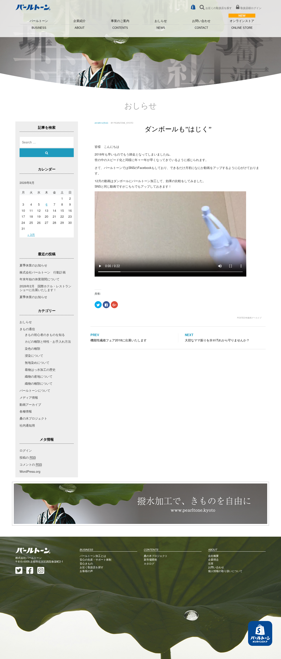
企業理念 (213, 559)
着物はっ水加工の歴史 (40, 369)
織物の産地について (38, 376)
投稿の (28, 457)
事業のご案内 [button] (120, 24)
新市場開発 (150, 559)
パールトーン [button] (39, 24)
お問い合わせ (201, 24)
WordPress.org (30, 471)
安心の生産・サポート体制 (95, 559)
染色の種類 (32, 348)
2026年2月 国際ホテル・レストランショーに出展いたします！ (45, 288)
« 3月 (31, 234)
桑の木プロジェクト (33, 418)
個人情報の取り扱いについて (225, 571)
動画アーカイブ (254, 317)
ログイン (26, 450)
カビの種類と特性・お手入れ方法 (48, 341)
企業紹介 (79, 24)
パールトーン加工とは (93, 556)
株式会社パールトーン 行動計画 (43, 272)
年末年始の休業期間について (39, 279)
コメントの (31, 464)
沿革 (210, 563)
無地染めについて (37, 362)
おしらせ (161, 24)
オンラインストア (242, 24)
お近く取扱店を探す (91, 567)
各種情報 (26, 411)
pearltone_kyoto (123, 122)
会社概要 (213, 556)
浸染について (34, 355)
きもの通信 (27, 329)
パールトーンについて (35, 390)
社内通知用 (27, 425)
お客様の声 (86, 571)
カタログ (149, 563)
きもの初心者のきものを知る (45, 334)
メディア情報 (29, 397)
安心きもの (86, 563)
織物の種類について (38, 383)
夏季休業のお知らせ (33, 265)
